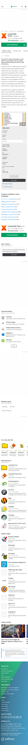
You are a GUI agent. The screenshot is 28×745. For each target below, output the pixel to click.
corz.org (7, 55)
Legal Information (5, 702)
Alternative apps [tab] (17, 50)
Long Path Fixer (13, 35)
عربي (2, 724)
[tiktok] (8, 717)
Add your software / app (7, 679)
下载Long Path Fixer (6, 201)
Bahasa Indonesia (5, 726)
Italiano (12, 726)
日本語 (16, 726)
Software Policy (5, 691)
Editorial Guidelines (5, 677)
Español (15, 724)
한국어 (19, 726)
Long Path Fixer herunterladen (9, 212)
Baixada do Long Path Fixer (9, 204)
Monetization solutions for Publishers (10, 687)
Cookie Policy (4, 708)
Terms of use (4, 704)
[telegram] (20, 717)
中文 (17, 730)
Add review (14, 180)
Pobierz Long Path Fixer (8, 206)
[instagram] (5, 717)
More (14, 346)
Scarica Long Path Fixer (8, 209)
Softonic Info (4, 669)
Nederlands (4, 728)
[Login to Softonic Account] (25, 6)
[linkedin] (14, 717)
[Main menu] (2, 6)
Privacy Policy (4, 706)
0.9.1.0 (5, 141)
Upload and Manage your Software (9, 689)
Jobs (2, 675)
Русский (18, 728)
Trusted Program (13, 40)
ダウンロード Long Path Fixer (9, 199)
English (11, 724)
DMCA (2, 700)
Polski (8, 728)
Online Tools (4, 681)
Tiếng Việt (12, 730)
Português (13, 728)
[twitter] (14, 176)
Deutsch (6, 724)
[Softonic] (14, 6)
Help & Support (5, 673)
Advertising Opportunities (7, 693)
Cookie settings (5, 710)
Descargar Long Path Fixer (8, 219)
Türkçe (7, 730)
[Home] (1, 31)
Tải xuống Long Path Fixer (8, 217)
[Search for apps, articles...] (22, 6)
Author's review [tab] (6, 50)
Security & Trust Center (7, 671)
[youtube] (17, 717)
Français (20, 724)
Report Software (9, 183)
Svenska (23, 728)
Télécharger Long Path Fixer (9, 214)
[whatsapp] (17, 176)
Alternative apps (9, 186)
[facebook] (11, 176)
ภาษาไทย (3, 730)
